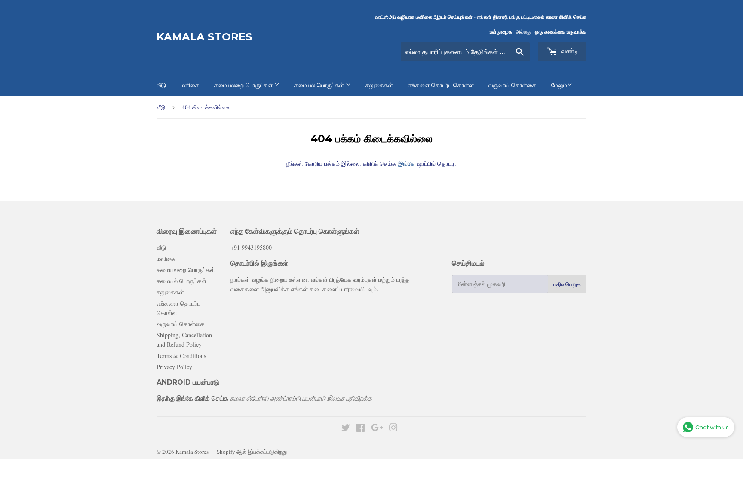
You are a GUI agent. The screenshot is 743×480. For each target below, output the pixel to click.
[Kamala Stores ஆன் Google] (377, 429)
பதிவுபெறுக (567, 284)
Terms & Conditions (181, 356)
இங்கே (405, 163)
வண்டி (568, 51)
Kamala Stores (204, 37)
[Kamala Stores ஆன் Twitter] (345, 429)
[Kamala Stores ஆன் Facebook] (360, 429)
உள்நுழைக (501, 31)
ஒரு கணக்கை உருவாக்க (560, 31)
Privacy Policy (174, 367)
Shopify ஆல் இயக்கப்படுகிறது (252, 452)
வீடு (161, 107)
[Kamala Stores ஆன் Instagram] (393, 429)
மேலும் (559, 85)
